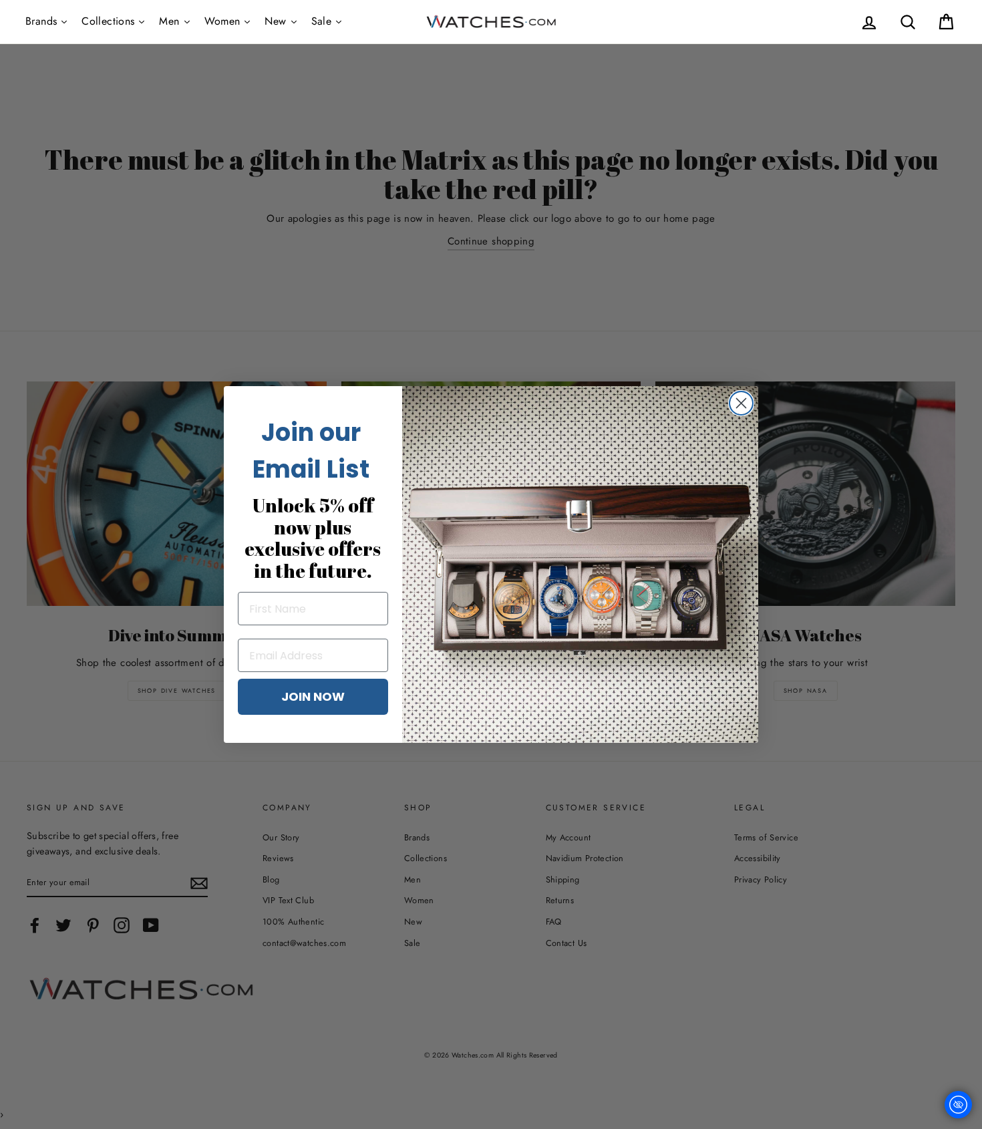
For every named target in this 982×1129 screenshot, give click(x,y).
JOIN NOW (313, 696)
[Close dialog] (741, 403)
